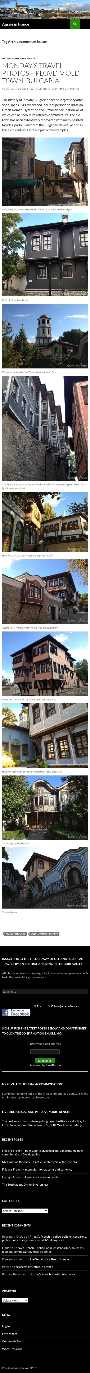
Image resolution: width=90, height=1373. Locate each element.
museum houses (15, 933)
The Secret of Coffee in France (49, 1259)
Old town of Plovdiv (44, 933)
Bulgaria (28, 58)
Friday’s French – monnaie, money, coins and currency (37, 1169)
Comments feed (12, 1341)
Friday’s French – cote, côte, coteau (53, 1274)
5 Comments (71, 88)
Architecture (11, 58)
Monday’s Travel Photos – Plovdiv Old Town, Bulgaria (41, 73)
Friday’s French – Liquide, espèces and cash (30, 1177)
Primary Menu (85, 24)
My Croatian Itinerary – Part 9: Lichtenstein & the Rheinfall (40, 1162)
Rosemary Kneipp (45, 88)
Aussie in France (15, 24)
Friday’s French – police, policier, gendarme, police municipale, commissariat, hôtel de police (44, 1238)
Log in (6, 1326)
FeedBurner (53, 1065)
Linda (5, 1248)
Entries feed (10, 1333)
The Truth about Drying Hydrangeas (25, 1184)
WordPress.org (12, 1349)
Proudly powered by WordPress (19, 1367)
